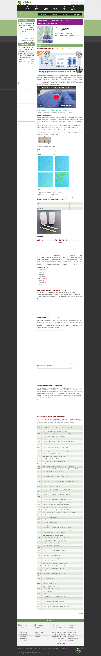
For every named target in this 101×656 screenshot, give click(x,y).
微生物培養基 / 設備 (72, 630)
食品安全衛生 (77, 14)
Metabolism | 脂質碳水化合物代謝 (58, 643)
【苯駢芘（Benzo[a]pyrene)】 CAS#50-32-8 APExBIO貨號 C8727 (27, 27)
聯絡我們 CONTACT (73, 9)
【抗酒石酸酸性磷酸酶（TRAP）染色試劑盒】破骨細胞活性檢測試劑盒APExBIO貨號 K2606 (27, 34)
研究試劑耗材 (65, 14)
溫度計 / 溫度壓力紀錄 (72, 634)
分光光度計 (37, 630)
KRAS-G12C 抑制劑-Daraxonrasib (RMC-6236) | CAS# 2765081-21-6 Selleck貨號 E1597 (27, 55)
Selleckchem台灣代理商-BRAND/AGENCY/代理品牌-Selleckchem (27, 29)
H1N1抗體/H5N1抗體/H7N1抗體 (58, 634)
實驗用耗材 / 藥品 (71, 640)
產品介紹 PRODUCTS (55, 9)
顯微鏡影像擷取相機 (23, 638)
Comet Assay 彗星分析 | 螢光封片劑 (59, 632)
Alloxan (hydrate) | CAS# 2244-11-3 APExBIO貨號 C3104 (27, 66)
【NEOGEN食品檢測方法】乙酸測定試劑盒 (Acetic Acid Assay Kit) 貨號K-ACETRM (27, 38)
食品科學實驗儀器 (71, 636)
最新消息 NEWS (36, 9)
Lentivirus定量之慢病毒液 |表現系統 (59, 640)
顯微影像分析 (43, 14)
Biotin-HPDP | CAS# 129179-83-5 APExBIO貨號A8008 (27, 51)
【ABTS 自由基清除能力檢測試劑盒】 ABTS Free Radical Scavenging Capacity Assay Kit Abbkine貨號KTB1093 (27, 40)
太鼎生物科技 (25, 3)
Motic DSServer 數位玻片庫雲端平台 (26, 630)
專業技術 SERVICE (64, 9)
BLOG (81, 2)
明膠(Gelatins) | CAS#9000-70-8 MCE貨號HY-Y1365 (27, 61)
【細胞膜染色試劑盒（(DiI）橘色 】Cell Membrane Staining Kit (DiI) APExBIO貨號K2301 (27, 36)
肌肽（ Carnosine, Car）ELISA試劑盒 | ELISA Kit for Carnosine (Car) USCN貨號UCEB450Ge (27, 59)
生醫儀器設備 (54, 14)
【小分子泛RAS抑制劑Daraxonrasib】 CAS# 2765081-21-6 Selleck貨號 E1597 (27, 23)
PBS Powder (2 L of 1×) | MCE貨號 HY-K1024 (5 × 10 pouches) (27, 63)
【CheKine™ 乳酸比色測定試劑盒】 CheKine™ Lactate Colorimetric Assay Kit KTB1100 (27, 42)
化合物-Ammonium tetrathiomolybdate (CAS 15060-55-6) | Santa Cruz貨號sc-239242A (27, 25)
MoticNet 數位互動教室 (23, 632)
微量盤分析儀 (38, 627)
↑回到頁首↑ (81, 613)
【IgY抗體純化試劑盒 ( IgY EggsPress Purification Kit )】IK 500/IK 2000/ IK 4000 (27, 31)
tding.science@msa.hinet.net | (25, 652)
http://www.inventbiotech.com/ (66, 33)
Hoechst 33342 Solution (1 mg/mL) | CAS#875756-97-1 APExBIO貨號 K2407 (27, 47)
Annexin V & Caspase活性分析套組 (59, 630)
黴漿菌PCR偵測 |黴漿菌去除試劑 (58, 627)
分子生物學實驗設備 (39, 632)
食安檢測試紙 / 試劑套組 (73, 638)
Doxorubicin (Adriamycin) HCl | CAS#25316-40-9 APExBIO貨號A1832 (27, 49)
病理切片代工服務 (22, 636)
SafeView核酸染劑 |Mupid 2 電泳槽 (59, 636)
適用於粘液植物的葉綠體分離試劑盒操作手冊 (70, 35)
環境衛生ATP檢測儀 (72, 632)
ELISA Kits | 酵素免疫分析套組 (58, 638)
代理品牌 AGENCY (46, 9)
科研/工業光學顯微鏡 (23, 640)
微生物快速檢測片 (71, 627)
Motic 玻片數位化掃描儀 (23, 627)
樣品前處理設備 (38, 634)
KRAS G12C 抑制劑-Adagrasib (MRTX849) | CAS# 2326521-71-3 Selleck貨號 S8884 (27, 53)
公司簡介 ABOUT (27, 9)
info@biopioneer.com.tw (35, 652)
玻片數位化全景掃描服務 (23, 634)
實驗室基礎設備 (38, 636)
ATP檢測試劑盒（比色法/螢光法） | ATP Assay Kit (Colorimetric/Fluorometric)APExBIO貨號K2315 (27, 57)
